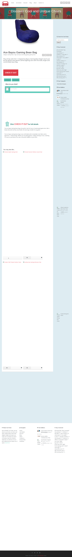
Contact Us (41, 2)
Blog (31, 2)
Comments (7, 80)
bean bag (24, 54)
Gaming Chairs (11, 54)
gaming (27, 54)
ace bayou (19, 54)
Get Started (18, 2)
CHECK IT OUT (11, 72)
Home (12, 2)
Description (16, 80)
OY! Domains (41, 555)
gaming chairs (33, 54)
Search (58, 42)
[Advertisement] (27, 111)
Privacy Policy (22, 439)
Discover (25, 2)
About (35, 2)
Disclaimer (22, 441)
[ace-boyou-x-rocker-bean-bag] (27, 32)
